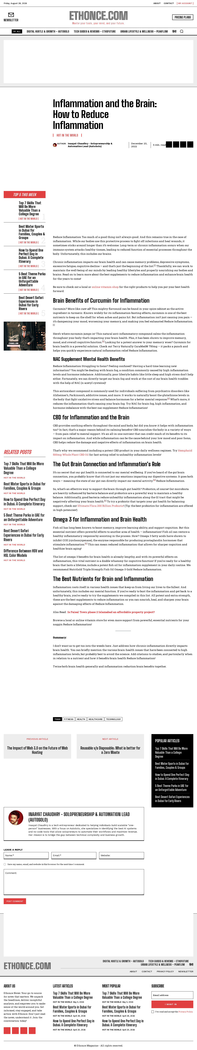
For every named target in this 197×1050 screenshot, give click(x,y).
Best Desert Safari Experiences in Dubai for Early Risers (31, 303)
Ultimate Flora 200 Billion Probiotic (100, 506)
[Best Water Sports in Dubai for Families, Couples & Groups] (10, 230)
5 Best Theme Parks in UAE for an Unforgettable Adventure (32, 279)
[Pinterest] (183, 144)
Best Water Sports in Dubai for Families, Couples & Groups (32, 232)
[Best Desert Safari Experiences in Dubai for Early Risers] (10, 301)
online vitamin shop (105, 287)
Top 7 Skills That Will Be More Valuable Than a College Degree (30, 208)
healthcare (96, 719)
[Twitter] (176, 144)
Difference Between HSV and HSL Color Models (23, 553)
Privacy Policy (186, 1011)
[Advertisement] (98, 61)
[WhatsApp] (190, 144)
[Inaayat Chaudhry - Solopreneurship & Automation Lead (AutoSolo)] (55, 145)
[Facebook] (169, 144)
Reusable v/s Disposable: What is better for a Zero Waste (110, 750)
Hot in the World (28, 218)
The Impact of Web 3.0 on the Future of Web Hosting (37, 750)
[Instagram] (15, 1030)
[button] (181, 31)
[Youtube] (32, 1030)
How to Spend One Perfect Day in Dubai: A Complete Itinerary (31, 256)
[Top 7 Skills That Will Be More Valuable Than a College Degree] (10, 206)
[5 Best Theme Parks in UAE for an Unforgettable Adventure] (10, 277)
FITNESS (69, 719)
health (81, 719)
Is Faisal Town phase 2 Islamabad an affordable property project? (111, 612)
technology (113, 719)
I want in (171, 1004)
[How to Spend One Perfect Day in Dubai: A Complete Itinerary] (10, 254)
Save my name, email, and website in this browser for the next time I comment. (46, 864)
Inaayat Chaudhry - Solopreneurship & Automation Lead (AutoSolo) (90, 145)
